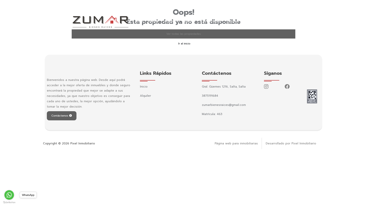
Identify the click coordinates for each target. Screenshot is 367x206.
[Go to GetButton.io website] (9, 202)
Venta (153, 21)
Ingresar (233, 21)
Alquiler (170, 21)
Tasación (188, 21)
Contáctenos (211, 21)
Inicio (139, 21)
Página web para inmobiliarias (236, 143)
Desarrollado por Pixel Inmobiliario (291, 143)
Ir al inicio (184, 44)
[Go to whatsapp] (9, 195)
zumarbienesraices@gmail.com (127, 4)
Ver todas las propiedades (183, 34)
